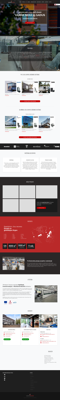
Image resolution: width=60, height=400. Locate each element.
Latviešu (57, 4)
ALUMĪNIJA (28, 1)
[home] (11, 2)
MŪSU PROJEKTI (39, 1)
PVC (26, 1)
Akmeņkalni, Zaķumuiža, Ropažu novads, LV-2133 (48, 335)
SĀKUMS (20, 1)
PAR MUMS (23, 1)
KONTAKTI (50, 1)
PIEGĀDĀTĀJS (7, 95)
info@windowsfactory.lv (8, 334)
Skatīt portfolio (41, 207)
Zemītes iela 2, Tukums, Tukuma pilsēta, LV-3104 (49, 341)
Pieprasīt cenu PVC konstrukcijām (30, 101)
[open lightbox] (46, 293)
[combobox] (57, 4)
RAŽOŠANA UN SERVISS (33, 1)
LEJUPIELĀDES (46, 1)
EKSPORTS (43, 1)
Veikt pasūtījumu (30, 22)
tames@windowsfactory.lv (27, 334)
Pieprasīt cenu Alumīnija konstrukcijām (30, 137)
